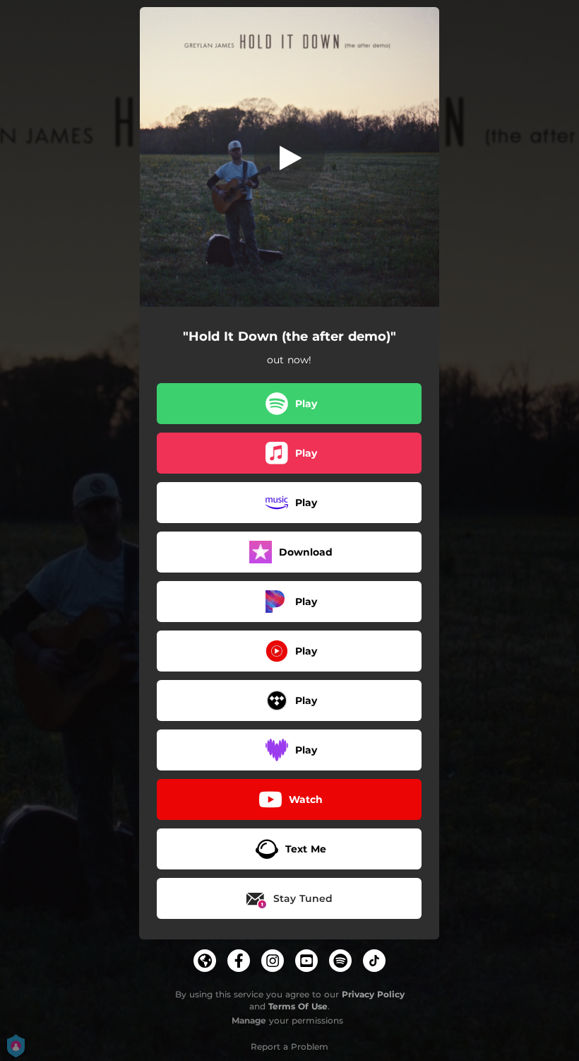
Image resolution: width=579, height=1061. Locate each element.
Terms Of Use (298, 1006)
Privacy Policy (373, 994)
